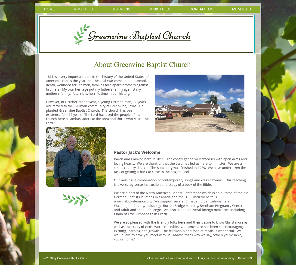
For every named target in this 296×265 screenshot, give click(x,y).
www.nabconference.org (133, 201)
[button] (199, 103)
